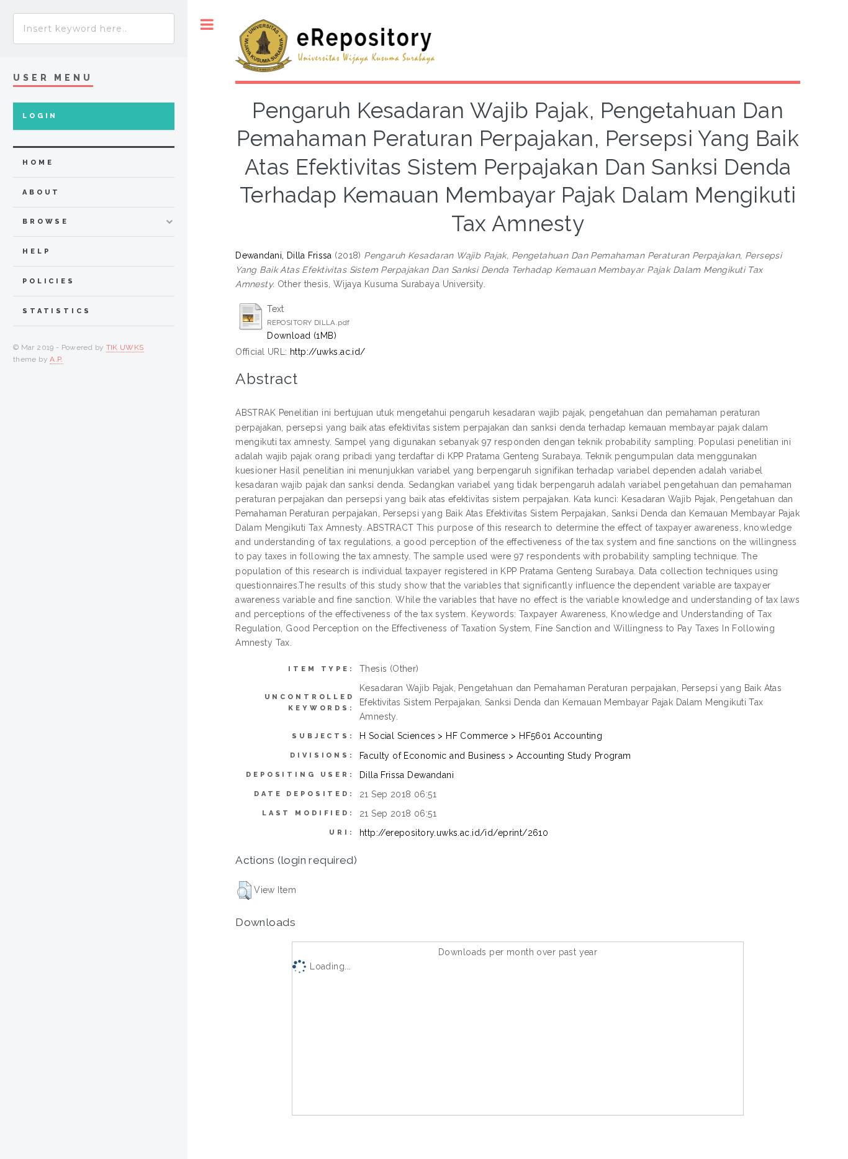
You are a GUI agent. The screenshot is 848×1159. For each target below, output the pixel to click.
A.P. (56, 359)
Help (36, 251)
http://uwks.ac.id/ (328, 352)
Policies (48, 281)
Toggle (207, 24)
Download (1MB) (301, 336)
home (37, 162)
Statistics (56, 311)
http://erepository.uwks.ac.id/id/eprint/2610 (453, 833)
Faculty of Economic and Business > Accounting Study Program (495, 756)
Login (40, 116)
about (41, 192)
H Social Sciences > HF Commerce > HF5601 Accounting (480, 736)
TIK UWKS (125, 347)
